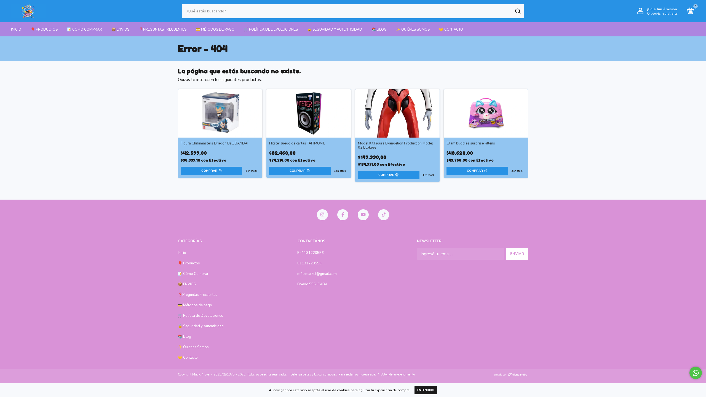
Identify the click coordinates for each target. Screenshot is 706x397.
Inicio (16, 29)
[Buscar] (517, 11)
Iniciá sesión (667, 9)
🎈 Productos (44, 29)
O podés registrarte (662, 13)
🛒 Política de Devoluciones (271, 29)
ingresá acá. (367, 374)
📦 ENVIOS (120, 29)
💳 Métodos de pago (215, 29)
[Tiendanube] (511, 375)
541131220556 (310, 252)
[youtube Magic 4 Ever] (363, 214)
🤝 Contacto (451, 29)
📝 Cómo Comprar (84, 29)
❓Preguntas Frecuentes (162, 29)
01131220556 (309, 263)
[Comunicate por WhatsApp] (695, 373)
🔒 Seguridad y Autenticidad (334, 29)
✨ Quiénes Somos (413, 29)
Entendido (425, 390)
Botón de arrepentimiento (398, 374)
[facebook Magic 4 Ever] (342, 214)
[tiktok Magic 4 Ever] (383, 214)
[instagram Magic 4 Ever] (322, 214)
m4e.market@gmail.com (317, 273)
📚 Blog (379, 29)
